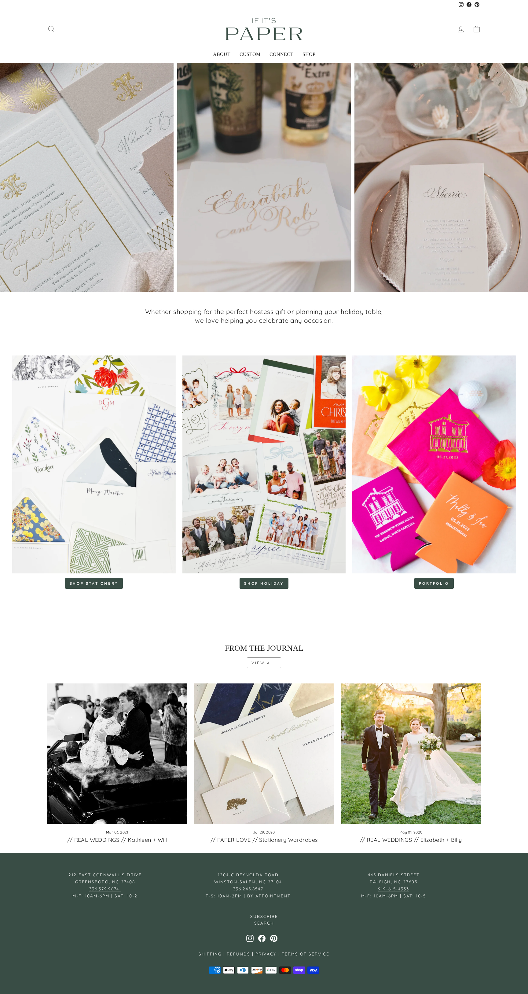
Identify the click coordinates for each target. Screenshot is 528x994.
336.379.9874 (105, 888)
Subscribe (264, 916)
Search (264, 923)
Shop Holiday (264, 583)
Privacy (266, 953)
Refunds (238, 953)
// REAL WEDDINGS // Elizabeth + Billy (411, 839)
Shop (308, 54)
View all (264, 663)
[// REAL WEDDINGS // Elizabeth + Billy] (411, 753)
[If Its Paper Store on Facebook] (262, 938)
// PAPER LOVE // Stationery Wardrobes (264, 839)
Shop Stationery (94, 583)
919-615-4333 (393, 888)
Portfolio (434, 583)
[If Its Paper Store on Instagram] (250, 938)
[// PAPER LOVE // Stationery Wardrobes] (264, 753)
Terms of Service (305, 953)
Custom (250, 54)
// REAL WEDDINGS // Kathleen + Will (117, 839)
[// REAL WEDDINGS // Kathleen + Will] (117, 753)
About (221, 54)
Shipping (210, 953)
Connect (281, 54)
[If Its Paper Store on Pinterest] (273, 938)
